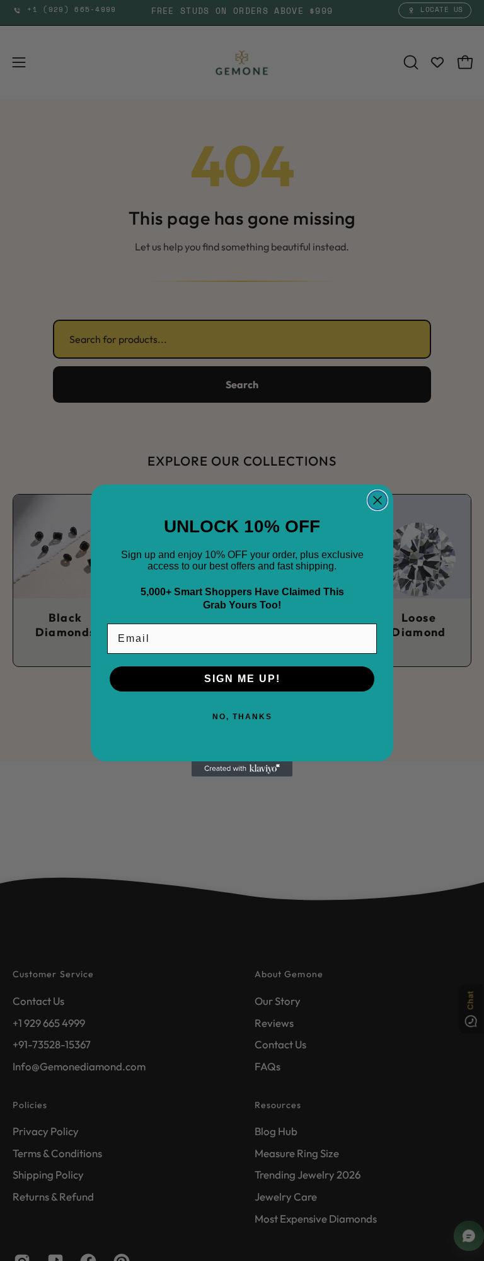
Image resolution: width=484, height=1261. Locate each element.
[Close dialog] (377, 500)
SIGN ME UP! (242, 678)
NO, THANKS (242, 716)
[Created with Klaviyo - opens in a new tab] (242, 768)
